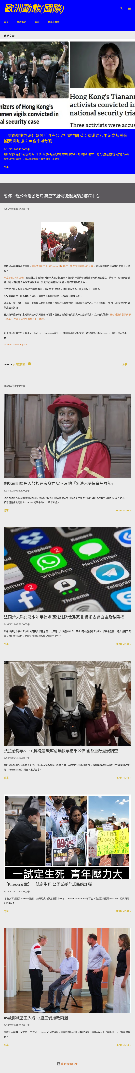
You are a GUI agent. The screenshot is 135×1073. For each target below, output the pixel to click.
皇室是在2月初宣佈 (14, 277)
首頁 (6, 21)
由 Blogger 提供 (69, 1063)
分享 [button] (6, 167)
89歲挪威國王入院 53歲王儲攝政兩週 (36, 1017)
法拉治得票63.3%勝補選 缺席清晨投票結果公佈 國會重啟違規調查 (61, 750)
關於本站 (21, 21)
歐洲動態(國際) (34, 8)
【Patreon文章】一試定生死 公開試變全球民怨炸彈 (48, 884)
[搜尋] (121, 6)
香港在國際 (53, 21)
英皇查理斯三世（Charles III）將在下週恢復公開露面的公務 (62, 266)
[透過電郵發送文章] (29, 364)
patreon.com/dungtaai (15, 344)
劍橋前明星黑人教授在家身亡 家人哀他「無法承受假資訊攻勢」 (59, 483)
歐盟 (37, 21)
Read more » (123, 510)
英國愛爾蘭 (19, 364)
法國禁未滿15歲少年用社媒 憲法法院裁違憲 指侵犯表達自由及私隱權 (64, 617)
